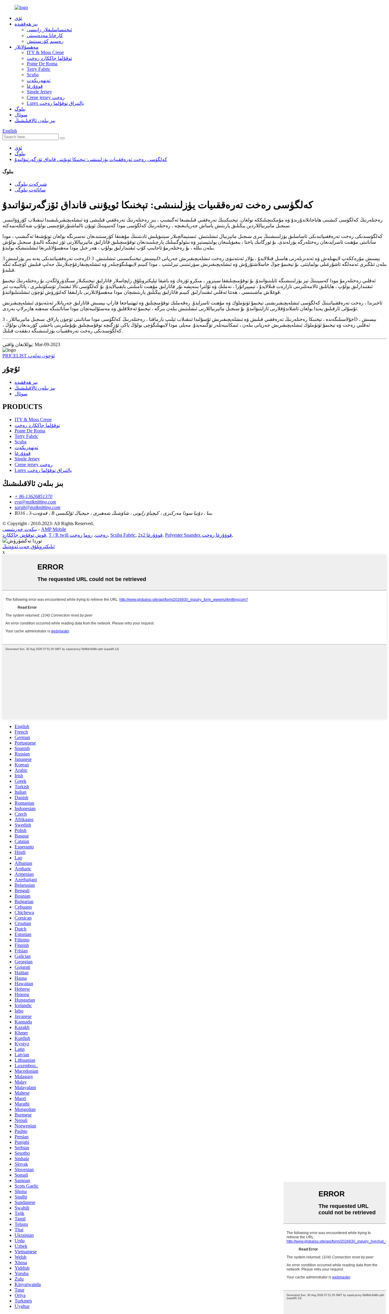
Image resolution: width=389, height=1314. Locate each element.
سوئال (21, 114)
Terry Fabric (38, 69)
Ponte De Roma (42, 63)
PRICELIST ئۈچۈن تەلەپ (28, 355)
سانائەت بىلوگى (30, 189)
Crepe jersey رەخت (46, 97)
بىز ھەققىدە (26, 23)
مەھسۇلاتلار (27, 47)
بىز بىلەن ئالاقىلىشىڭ (35, 120)
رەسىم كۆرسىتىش (45, 41)
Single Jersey (39, 91)
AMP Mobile (53, 529)
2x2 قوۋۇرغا (150, 535)
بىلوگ (20, 109)
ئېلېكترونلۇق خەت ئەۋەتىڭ (28, 546)
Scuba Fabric (123, 535)
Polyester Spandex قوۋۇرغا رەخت (198, 535)
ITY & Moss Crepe (45, 52)
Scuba (33, 74)
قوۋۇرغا (35, 86)
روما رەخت (81, 535)
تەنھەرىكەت (38, 80)
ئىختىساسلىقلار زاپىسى (49, 29)
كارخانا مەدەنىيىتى (45, 35)
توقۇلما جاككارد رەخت (49, 58)
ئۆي (18, 18)
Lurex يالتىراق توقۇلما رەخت (55, 103)
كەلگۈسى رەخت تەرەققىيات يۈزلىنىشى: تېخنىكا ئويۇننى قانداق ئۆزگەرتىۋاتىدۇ (91, 159)
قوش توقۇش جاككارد (24, 535)
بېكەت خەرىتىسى (19, 529)
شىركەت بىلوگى (31, 184)
